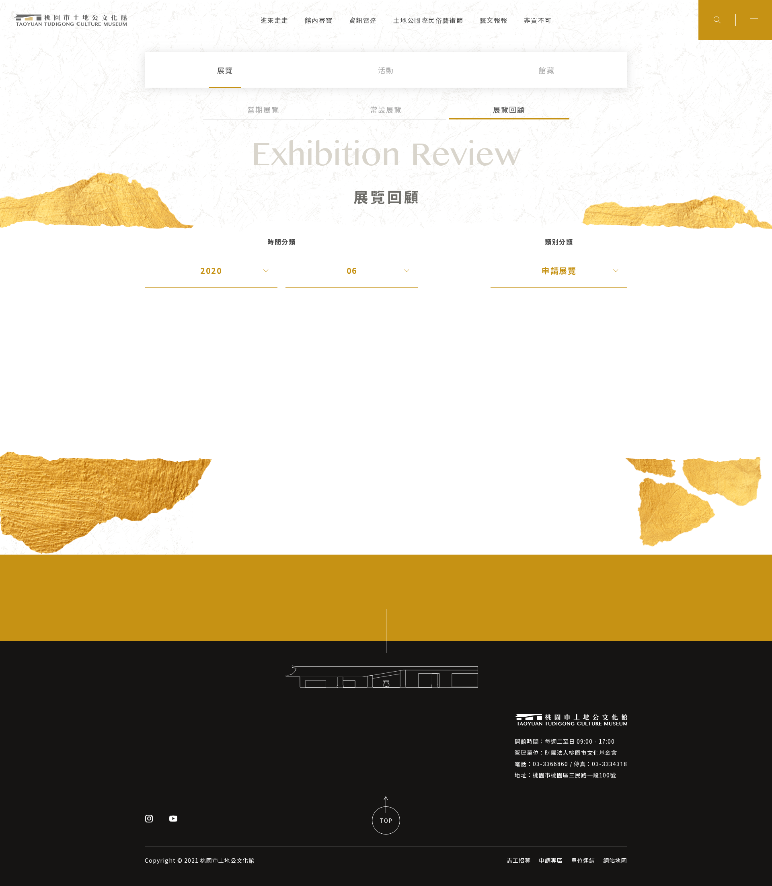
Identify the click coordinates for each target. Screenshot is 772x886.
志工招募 (519, 860)
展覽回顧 (509, 109)
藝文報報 (494, 20)
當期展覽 (263, 109)
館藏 (547, 70)
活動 (386, 70)
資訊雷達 (363, 20)
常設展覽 (386, 109)
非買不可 (538, 20)
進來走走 (275, 20)
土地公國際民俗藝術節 (428, 20)
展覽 (225, 70)
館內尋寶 (319, 20)
